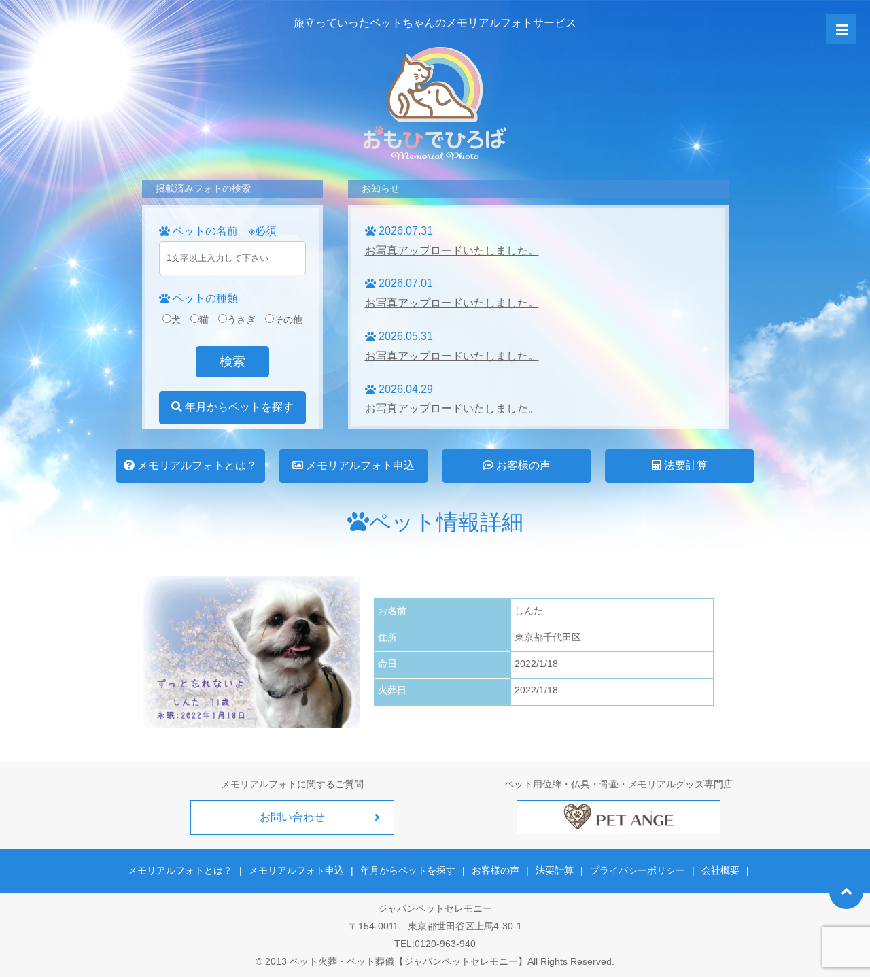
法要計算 (684, 465)
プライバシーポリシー (637, 870)
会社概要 (720, 870)
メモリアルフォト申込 (359, 465)
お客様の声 (522, 465)
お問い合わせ (292, 817)
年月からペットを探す (238, 407)
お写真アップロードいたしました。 (452, 250)
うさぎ (241, 319)
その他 (288, 319)
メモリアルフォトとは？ (196, 465)
